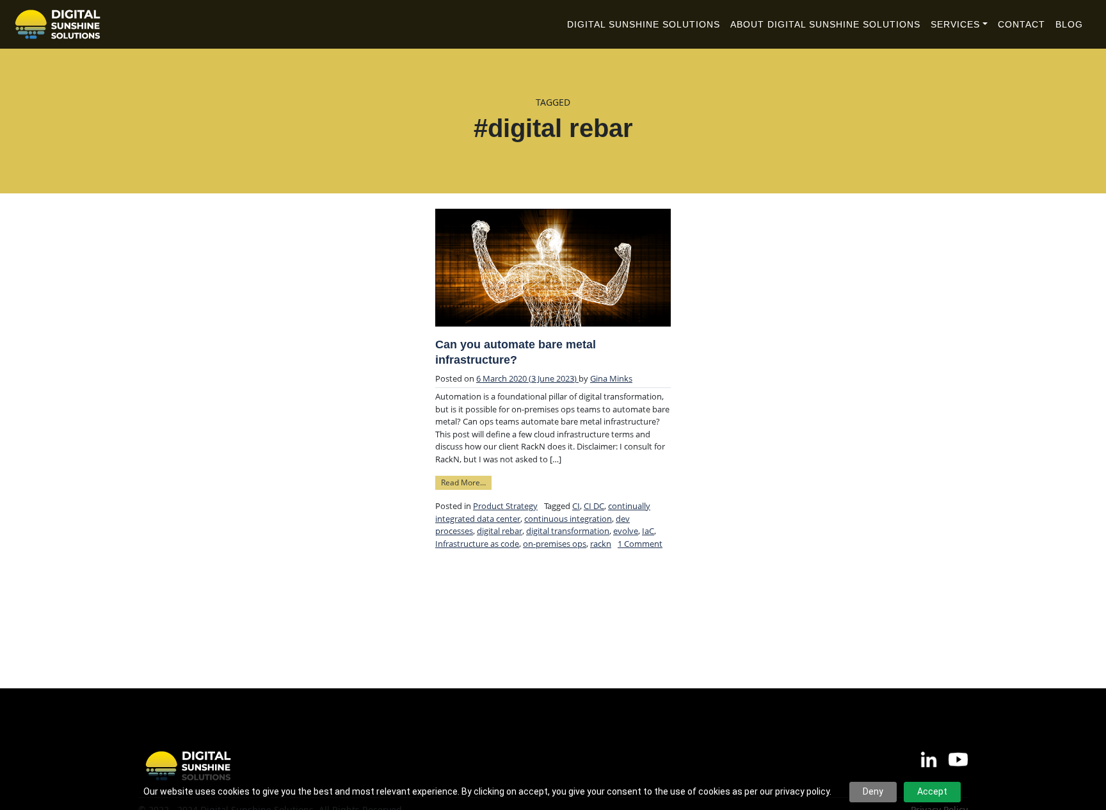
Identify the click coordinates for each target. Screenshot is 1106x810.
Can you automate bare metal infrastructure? (515, 352)
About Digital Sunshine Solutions (825, 24)
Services (955, 24)
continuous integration (568, 518)
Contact (1021, 24)
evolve (625, 531)
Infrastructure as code (477, 543)
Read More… (466, 482)
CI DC (594, 506)
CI (576, 506)
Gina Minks (611, 378)
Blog (1069, 24)
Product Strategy (505, 506)
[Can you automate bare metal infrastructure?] (553, 268)
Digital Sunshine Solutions (643, 24)
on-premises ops (554, 543)
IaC (648, 531)
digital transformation (567, 531)
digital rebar (499, 531)
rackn (600, 543)
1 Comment (640, 543)
